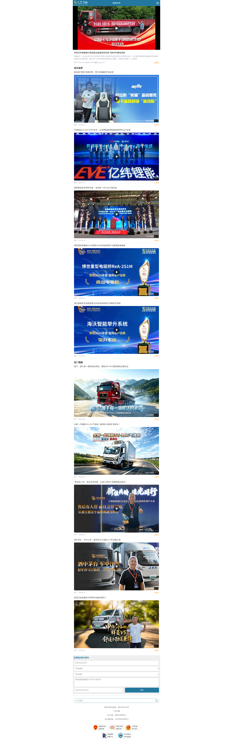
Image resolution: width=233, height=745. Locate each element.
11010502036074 (121, 719)
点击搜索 (79, 701)
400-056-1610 (123, 707)
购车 (157, 63)
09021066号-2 (120, 715)
